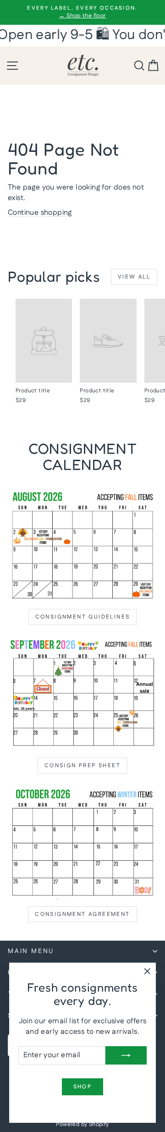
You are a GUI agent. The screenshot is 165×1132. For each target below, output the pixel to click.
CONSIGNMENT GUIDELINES (82, 617)
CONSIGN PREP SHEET (82, 766)
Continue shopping (40, 212)
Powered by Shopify (82, 1124)
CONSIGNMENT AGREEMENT (82, 914)
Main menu (31, 951)
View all (134, 277)
